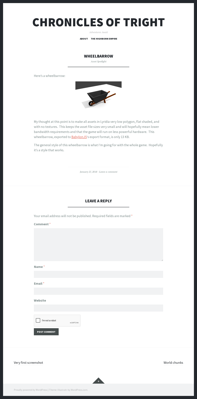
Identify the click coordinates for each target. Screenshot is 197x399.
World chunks (173, 362)
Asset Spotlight (98, 61)
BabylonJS (79, 137)
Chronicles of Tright (98, 22)
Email (39, 283)
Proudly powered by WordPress (30, 389)
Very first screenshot (28, 362)
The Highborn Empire (104, 38)
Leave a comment (108, 171)
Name (39, 267)
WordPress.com (79, 389)
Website (40, 300)
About (84, 38)
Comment (42, 224)
